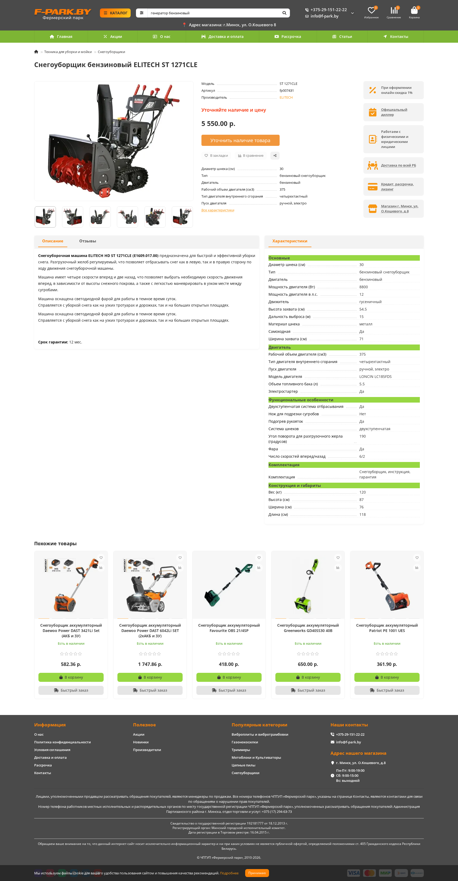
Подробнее (229, 873)
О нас (165, 36)
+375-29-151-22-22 (329, 9)
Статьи (345, 36)
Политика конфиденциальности (62, 742)
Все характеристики (217, 210)
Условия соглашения (52, 749)
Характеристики (289, 241)
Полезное (144, 725)
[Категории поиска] (141, 13)
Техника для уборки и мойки (68, 51)
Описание (52, 241)
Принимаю (257, 873)
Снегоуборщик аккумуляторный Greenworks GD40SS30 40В (308, 628)
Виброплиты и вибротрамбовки (260, 734)
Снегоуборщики (111, 51)
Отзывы (87, 241)
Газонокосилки (245, 742)
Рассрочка (291, 36)
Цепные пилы (244, 765)
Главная (64, 36)
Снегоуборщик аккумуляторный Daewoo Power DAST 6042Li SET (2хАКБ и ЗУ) (150, 630)
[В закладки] (101, 558)
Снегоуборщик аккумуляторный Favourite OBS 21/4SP (229, 628)
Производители (147, 749)
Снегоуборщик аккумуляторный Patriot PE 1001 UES (387, 628)
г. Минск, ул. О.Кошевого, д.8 (361, 762)
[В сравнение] (101, 568)
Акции (116, 36)
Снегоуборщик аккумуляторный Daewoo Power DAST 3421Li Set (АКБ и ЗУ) (71, 630)
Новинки (141, 742)
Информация (50, 725)
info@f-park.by (324, 16)
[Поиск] (284, 13)
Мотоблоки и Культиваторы (256, 757)
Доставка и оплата (226, 36)
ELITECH (286, 97)
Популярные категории (259, 725)
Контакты (399, 36)
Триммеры (241, 749)
